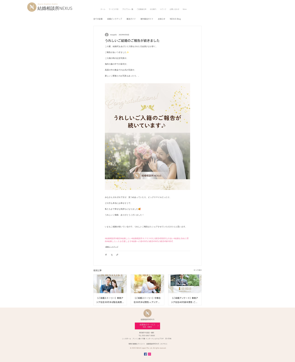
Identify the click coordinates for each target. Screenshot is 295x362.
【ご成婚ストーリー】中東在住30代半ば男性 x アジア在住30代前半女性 (147, 300)
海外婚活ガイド (146, 19)
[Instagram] (149, 354)
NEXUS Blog (175, 19)
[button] (113, 9)
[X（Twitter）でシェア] (112, 255)
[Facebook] (145, 354)
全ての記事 (98, 19)
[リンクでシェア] (117, 255)
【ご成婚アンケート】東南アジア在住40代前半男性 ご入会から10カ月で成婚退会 (184, 300)
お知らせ (161, 19)
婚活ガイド (131, 19)
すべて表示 (198, 270)
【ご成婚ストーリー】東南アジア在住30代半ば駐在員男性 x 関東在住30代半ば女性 (110, 300)
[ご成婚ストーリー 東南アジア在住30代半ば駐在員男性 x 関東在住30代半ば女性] (110, 283)
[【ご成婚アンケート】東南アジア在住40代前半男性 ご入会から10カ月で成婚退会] (185, 283)
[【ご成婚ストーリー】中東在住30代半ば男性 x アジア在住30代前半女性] (147, 283)
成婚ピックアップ (114, 19)
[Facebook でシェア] (106, 255)
